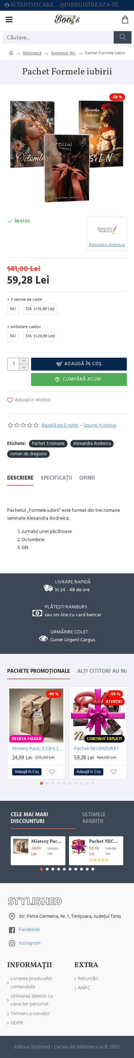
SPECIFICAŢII (56, 478)
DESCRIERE (20, 478)
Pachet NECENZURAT (96, 748)
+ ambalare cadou (23, 327)
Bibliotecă (32, 53)
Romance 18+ (63, 53)
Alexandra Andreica (92, 443)
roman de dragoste (28, 454)
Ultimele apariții (94, 818)
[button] (41, 783)
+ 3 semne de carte (24, 300)
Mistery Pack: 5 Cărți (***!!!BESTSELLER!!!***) (37, 748)
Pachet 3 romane (48, 443)
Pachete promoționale (38, 671)
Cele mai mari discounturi (29, 818)
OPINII (87, 478)
